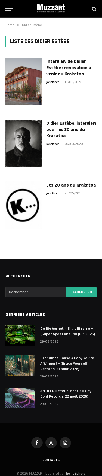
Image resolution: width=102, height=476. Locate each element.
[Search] (94, 9)
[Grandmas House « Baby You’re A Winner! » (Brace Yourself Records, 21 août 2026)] (20, 365)
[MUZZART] (51, 9)
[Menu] (9, 9)
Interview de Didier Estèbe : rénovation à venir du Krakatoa (68, 67)
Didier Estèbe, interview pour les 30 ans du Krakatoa (71, 129)
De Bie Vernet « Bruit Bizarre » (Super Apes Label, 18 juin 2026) (67, 331)
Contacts (51, 460)
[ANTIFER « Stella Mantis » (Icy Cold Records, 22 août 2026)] (20, 398)
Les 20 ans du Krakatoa (71, 185)
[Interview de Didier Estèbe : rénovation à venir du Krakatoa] (23, 81)
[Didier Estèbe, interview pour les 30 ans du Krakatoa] (23, 143)
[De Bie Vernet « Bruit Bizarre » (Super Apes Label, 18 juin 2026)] (20, 335)
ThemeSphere (74, 473)
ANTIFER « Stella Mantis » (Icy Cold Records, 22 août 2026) (65, 393)
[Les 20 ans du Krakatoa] (23, 205)
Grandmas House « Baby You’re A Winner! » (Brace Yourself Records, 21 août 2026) (67, 363)
